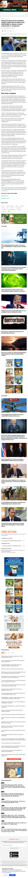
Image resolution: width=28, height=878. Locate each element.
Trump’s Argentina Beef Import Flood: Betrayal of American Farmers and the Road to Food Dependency (13, 747)
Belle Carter (8, 351)
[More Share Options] (13, 31)
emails (20, 33)
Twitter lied (22, 86)
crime (14, 33)
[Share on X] (11, 31)
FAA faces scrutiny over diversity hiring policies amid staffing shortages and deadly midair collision (13, 354)
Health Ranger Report (6, 780)
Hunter (25, 33)
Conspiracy (6, 18)
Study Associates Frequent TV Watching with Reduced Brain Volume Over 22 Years (12, 726)
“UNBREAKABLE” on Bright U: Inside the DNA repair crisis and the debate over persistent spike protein (13, 698)
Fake (22, 33)
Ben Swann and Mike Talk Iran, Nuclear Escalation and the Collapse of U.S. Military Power (13, 823)
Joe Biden (8, 34)
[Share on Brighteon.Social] (2, 31)
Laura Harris (8, 309)
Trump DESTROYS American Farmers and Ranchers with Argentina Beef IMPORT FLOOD (13, 802)
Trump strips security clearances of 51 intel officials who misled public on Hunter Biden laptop (12, 525)
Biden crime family (9, 33)
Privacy (3, 861)
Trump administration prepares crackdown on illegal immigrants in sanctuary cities (13, 503)
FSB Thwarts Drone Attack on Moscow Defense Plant (12, 668)
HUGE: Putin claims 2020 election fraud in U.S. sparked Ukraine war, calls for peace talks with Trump (13, 481)
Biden (4, 33)
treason (20, 34)
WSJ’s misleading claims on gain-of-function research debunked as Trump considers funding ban (13, 246)
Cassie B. (7, 243)
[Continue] (25, 845)
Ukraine (23, 34)
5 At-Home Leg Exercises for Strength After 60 (11, 743)
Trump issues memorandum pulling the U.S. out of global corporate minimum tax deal (13, 311)
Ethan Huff (8, 28)
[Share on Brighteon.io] (5, 31)
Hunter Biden (3, 34)
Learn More (5, 875)
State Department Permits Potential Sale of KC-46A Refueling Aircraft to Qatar (12, 657)
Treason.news (4, 190)
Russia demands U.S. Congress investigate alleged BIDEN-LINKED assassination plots (12, 460)
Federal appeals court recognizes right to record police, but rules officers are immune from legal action (13, 677)
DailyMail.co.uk (4, 195)
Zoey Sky (7, 330)
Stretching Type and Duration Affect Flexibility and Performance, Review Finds (11, 751)
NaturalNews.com (5, 198)
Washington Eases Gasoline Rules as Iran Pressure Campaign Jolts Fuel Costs (11, 689)
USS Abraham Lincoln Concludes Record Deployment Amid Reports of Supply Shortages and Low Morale (13, 673)
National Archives (13, 34)
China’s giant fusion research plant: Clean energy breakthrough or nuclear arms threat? (13, 290)
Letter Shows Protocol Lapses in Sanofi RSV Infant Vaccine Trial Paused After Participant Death (13, 685)
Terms (6, 861)
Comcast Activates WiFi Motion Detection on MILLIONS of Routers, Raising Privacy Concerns (13, 681)
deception (17, 33)
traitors (18, 34)
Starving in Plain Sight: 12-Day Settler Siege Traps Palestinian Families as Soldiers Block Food (11, 665)
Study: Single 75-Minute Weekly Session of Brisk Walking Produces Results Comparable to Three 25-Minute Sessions (13, 739)
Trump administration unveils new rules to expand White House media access (12, 415)
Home (2, 18)
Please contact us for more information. (8, 552)
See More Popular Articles (14, 759)
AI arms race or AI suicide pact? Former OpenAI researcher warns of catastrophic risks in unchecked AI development (13, 269)
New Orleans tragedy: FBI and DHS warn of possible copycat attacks (12, 332)
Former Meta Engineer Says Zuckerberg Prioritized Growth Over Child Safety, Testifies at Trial (13, 694)
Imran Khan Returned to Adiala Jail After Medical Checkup (13, 714)
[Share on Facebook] (8, 31)
